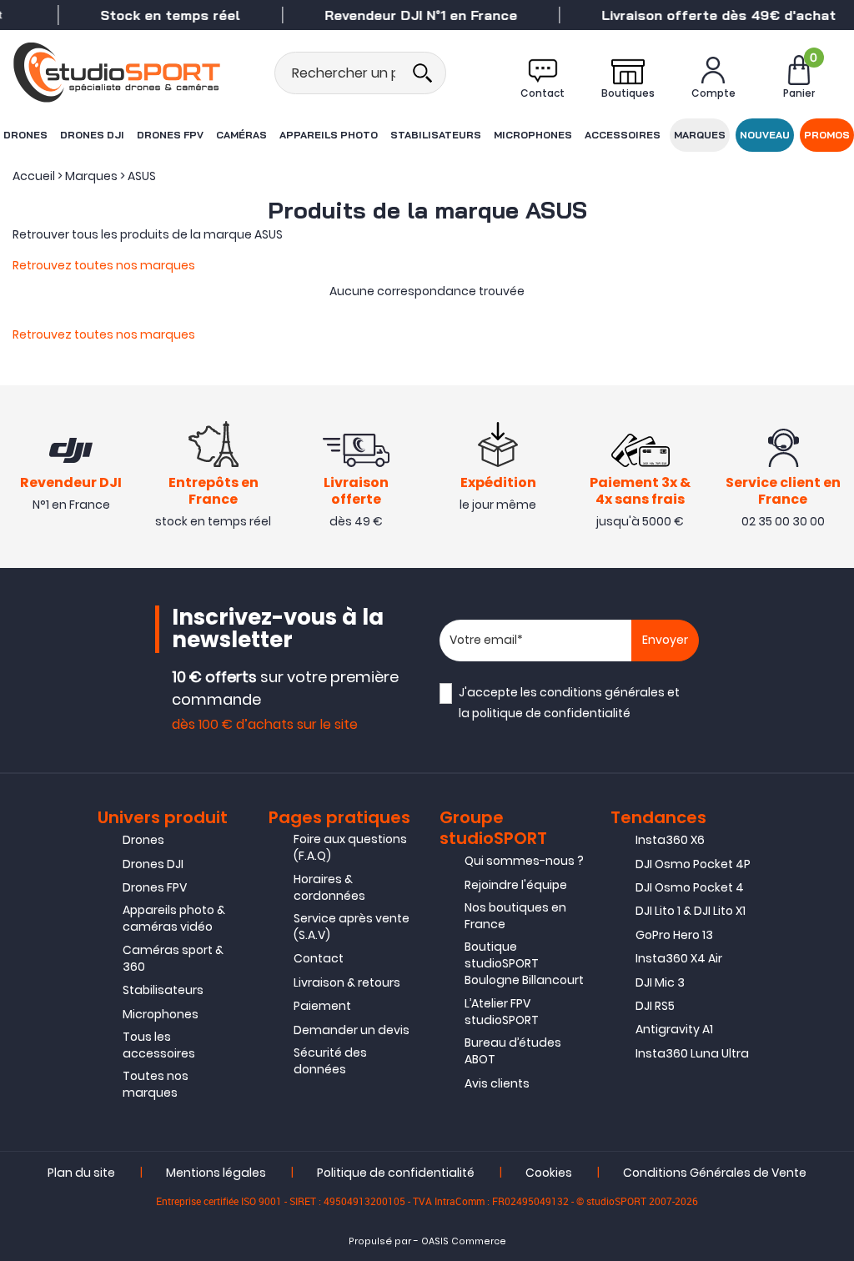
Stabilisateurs (435, 134)
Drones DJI (92, 134)
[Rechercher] (422, 73)
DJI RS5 (655, 1005)
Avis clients (497, 1083)
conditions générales (602, 692)
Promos (827, 134)
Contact (319, 958)
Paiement (322, 1005)
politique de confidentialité (551, 713)
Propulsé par (380, 1241)
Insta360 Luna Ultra (692, 1053)
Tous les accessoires (159, 1045)
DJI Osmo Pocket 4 (689, 887)
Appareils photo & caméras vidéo (174, 918)
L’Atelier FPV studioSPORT (502, 1011)
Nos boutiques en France (515, 915)
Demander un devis (351, 1030)
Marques (700, 134)
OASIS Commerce (463, 1241)
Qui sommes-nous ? (524, 860)
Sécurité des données (330, 1061)
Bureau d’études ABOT (513, 1051)
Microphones (533, 134)
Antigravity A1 (674, 1029)
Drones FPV (170, 134)
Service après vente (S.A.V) (351, 926)
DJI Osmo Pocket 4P (693, 864)
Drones (25, 134)
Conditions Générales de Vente (714, 1172)
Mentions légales (216, 1172)
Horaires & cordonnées (329, 887)
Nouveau (765, 134)
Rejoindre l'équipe (516, 885)
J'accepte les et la (569, 702)
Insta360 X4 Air (678, 958)
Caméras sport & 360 (173, 958)
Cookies (548, 1172)
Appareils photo (328, 134)
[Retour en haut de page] (833, 865)
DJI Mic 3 (660, 982)
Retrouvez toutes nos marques (104, 265)
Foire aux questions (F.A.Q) (350, 847)
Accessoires (623, 134)
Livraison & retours (347, 982)
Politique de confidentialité (396, 1172)
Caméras (241, 134)
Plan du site (81, 1172)
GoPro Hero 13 (674, 935)
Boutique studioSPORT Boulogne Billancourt (524, 963)
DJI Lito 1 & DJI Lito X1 (690, 910)
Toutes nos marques (155, 1084)
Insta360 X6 (670, 839)
